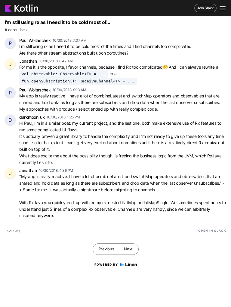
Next (128, 248)
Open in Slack (212, 230)
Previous (106, 248)
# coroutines (15, 30)
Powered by (106, 264)
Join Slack (205, 8)
